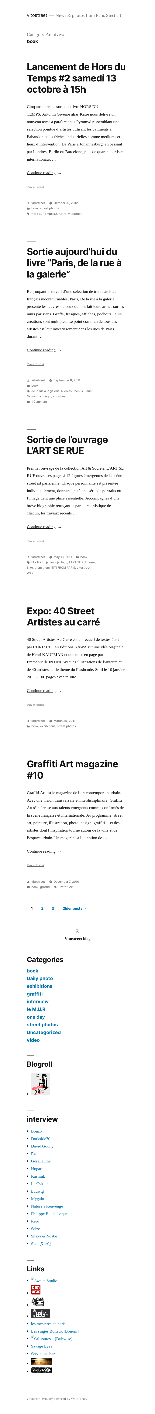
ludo (64, 562)
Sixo (30, 567)
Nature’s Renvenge (47, 1206)
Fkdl (35, 1153)
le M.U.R (36, 1009)
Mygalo (37, 1198)
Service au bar (43, 1353)
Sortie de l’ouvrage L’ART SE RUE (67, 445)
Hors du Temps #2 (44, 214)
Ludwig (37, 1191)
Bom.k (36, 1131)
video (33, 1040)
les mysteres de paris (48, 1323)
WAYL (31, 573)
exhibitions (47, 726)
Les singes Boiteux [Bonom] (55, 1331)
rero (92, 562)
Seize (35, 1228)
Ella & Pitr (37, 562)
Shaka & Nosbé (44, 1236)
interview (38, 1001)
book (34, 208)
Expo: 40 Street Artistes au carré (63, 616)
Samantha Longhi (39, 396)
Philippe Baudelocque (49, 1213)
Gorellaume (41, 1161)
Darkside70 (40, 1138)
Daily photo (40, 978)
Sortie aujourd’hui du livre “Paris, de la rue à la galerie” (74, 263)
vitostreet (37, 15)
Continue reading (44, 172)
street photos (49, 208)
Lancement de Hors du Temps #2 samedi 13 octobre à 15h (76, 78)
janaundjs (53, 562)
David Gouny (42, 1146)
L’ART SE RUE (78, 562)
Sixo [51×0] (41, 1243)
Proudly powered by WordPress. (64, 1399)
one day (36, 1017)
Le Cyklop (40, 1183)
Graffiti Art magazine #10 (72, 769)
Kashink (38, 1176)
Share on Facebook (35, 187)
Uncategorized (44, 1032)
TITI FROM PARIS (63, 567)
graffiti (45, 887)
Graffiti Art (66, 887)
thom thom (42, 567)
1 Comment (39, 401)
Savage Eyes (41, 1346)
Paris (87, 391)
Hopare (37, 1168)
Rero (35, 1221)
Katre (62, 214)
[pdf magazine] (51, 1338)
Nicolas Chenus (72, 391)
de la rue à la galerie (45, 391)
